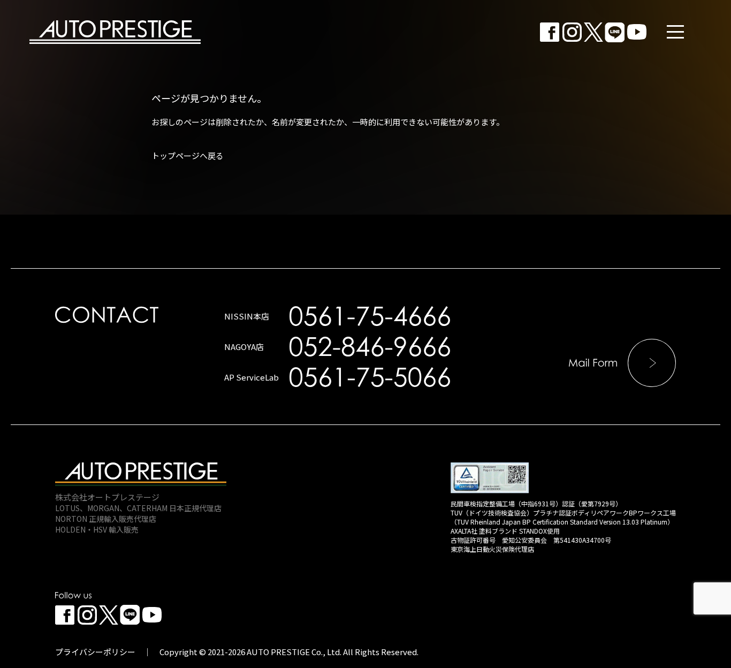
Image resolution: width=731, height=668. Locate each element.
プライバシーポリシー (95, 651)
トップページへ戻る (187, 155)
